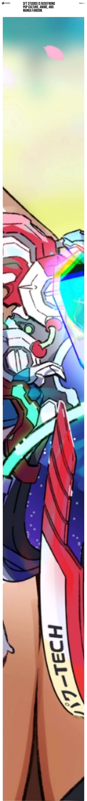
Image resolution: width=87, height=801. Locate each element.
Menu (81, 3)
